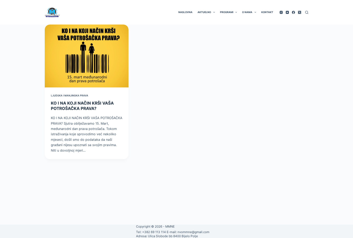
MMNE (170, 226)
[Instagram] (281, 12)
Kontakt (267, 12)
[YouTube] (287, 12)
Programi (226, 12)
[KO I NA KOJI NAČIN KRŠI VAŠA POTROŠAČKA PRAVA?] (86, 56)
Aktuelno (204, 12)
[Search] (306, 12)
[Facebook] (293, 12)
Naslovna (185, 12)
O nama (247, 12)
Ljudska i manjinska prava (69, 95)
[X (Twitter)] (299, 12)
